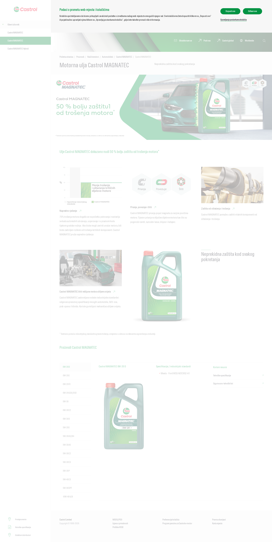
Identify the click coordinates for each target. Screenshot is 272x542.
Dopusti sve (230, 11)
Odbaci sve (252, 11)
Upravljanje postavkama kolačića (233, 19)
